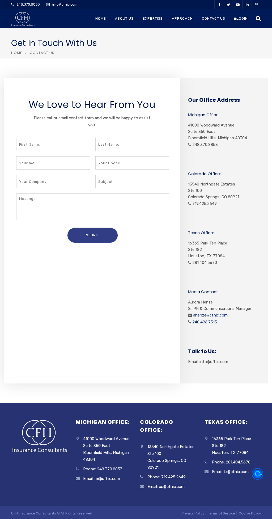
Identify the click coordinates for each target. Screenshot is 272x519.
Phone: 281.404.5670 (231, 462)
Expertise (153, 18)
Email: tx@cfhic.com (230, 471)
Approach (182, 18)
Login (242, 18)
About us (124, 18)
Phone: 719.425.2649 (166, 477)
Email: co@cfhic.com (166, 486)
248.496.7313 (204, 322)
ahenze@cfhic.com (210, 315)
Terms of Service (221, 513)
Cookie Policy (250, 513)
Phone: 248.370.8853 (102, 469)
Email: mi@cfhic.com (101, 478)
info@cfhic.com (64, 4)
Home (100, 18)
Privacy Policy (192, 513)
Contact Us (213, 18)
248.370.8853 (28, 4)
